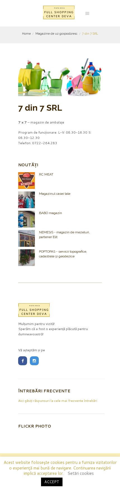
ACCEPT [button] (51, 481)
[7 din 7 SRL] (60, 77)
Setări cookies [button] (81, 473)
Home (26, 33)
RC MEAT (46, 174)
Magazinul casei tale (54, 194)
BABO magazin (50, 213)
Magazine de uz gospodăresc (56, 33)
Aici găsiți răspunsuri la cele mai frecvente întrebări (57, 400)
